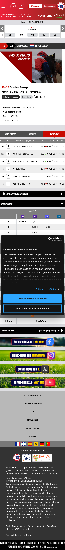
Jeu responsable (32, 395)
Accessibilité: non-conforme (19, 535)
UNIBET (32, 436)
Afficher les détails (46, 289)
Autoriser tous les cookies (32, 298)
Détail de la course (10, 97)
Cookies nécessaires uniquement (32, 308)
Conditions (26, 97)
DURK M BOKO (20, 146)
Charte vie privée (33, 403)
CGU (33, 412)
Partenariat (32, 428)
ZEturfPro (39, 97)
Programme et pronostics (8, 16)
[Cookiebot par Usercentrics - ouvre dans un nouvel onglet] (48, 239)
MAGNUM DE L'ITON (22, 161)
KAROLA (17, 169)
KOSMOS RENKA (21, 154)
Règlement (32, 420)
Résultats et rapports (26, 16)
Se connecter (49, 6)
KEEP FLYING (19, 184)
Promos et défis (44, 16)
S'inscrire (35, 6)
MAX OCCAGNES (21, 176)
